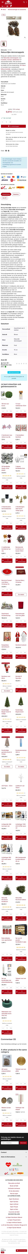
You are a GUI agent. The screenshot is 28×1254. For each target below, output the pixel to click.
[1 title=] (17, 363)
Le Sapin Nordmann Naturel (14, 1217)
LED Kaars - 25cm (7, 785)
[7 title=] (8, 476)
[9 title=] (10, 476)
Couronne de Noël (14, 1212)
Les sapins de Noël (14, 1196)
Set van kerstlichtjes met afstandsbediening (7, 980)
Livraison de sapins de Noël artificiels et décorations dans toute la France (14, 1233)
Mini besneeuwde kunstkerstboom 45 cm (21, 859)
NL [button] (2, 6)
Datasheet (16, 194)
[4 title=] (24, 363)
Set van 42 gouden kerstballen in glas (21, 940)
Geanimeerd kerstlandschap (6, 614)
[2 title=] (19, 363)
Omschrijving (6, 194)
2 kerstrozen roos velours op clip (7, 436)
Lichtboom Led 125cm (20, 786)
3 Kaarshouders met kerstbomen (6, 507)
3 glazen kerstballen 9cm (20, 467)
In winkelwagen (13, 126)
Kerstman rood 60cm (6, 677)
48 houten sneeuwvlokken (6, 1070)
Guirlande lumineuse (14, 1188)
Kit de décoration (14, 1191)
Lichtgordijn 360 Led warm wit (6, 825)
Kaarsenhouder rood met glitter (20, 614)
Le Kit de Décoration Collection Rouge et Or (14, 1225)
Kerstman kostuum (21, 645)
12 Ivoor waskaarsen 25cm (21, 404)
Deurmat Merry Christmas (20, 581)
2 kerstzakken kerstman (20, 436)
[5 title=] (26, 363)
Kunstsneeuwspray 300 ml (21, 751)
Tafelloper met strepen (20, 1108)
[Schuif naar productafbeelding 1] (4, 44)
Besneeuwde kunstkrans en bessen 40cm (20, 549)
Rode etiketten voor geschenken (7, 939)
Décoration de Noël (14, 1183)
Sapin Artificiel (14, 1204)
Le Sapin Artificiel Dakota (14, 1222)
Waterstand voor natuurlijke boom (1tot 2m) (6, 1013)
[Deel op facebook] (6, 151)
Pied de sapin (14, 1193)
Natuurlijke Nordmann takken (21, 898)
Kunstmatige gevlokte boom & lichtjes (7, 752)
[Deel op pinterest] (8, 151)
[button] (24, 2)
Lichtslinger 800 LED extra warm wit (6, 859)
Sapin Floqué (14, 1207)
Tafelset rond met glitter (21, 979)
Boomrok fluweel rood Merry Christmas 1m (7, 582)
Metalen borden (6, 1107)
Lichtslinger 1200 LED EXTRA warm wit (21, 826)
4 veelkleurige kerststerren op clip (6, 549)
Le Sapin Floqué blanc (14, 1220)
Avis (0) (4, 198)
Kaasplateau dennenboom (5, 646)
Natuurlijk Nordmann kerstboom (5, 899)
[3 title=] (21, 363)
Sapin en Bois (14, 1209)
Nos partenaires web (14, 1243)
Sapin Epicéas (14, 1201)
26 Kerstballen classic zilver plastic (6, 468)
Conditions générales (19, 1239)
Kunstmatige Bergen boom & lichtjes (6, 711)
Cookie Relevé (22, 1241)
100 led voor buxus (5, 404)
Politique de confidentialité (8, 1241)
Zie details (21, 594)
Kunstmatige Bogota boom (20, 711)
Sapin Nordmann (14, 1199)
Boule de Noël (14, 1186)
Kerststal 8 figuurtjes (19, 677)
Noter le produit (14, 372)
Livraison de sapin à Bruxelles (10, 1231)
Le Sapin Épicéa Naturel (14, 1227)
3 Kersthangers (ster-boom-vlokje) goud (20, 508)
